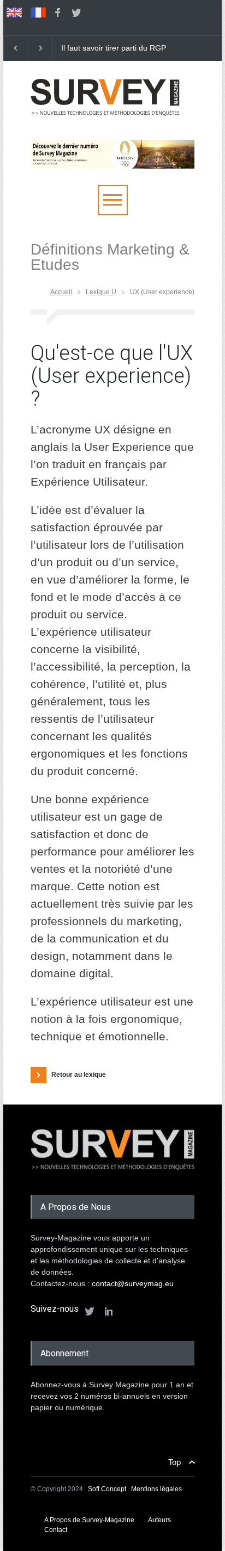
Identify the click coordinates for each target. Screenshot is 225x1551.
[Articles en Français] (38, 12)
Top (174, 1462)
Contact (55, 1530)
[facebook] (57, 12)
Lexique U (101, 292)
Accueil (61, 292)
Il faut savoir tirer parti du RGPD (116, 48)
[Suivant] (41, 48)
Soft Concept (108, 1489)
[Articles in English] (14, 12)
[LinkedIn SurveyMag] (108, 1311)
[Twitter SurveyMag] (89, 1311)
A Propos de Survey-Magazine (89, 1520)
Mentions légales (156, 1489)
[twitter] (76, 12)
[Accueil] (105, 119)
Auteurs (159, 1520)
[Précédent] (15, 48)
